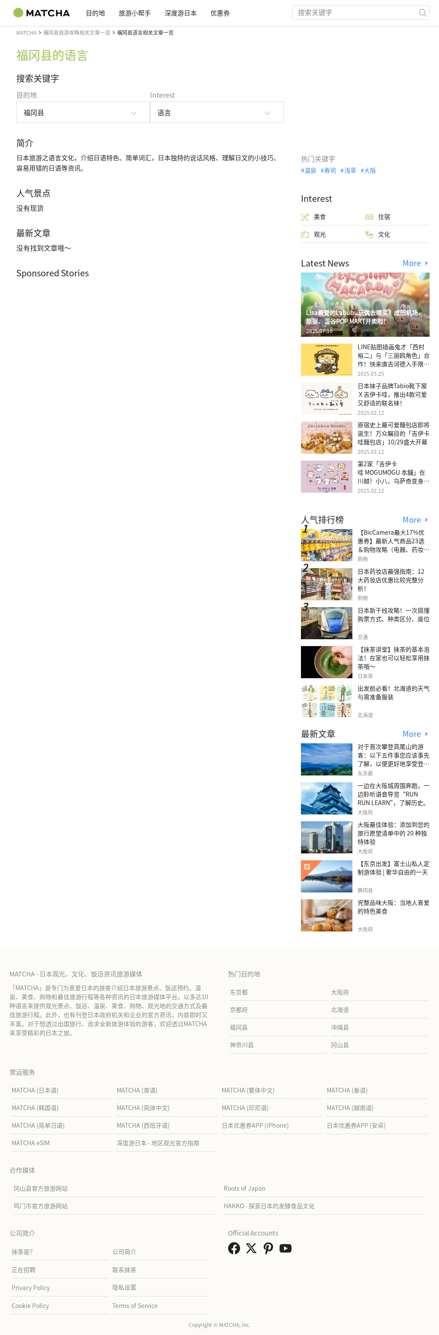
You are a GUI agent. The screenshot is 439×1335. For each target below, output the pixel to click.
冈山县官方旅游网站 (41, 1188)
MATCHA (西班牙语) (143, 1125)
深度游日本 (181, 12)
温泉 (310, 170)
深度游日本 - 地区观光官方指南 (158, 1142)
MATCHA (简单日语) (38, 1125)
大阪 (370, 170)
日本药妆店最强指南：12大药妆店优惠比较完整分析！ (391, 580)
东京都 (239, 992)
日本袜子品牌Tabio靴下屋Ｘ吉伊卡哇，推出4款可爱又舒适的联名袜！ (392, 394)
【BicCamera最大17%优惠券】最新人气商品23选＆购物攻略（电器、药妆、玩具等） (394, 545)
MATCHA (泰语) (347, 1090)
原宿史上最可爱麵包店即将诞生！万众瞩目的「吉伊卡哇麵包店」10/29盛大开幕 (394, 433)
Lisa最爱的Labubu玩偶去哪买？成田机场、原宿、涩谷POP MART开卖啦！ (365, 316)
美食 (320, 216)
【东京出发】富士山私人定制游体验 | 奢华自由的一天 (394, 867)
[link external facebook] (236, 1250)
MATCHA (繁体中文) (248, 1090)
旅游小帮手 (135, 12)
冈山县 (340, 1044)
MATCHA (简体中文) (143, 1107)
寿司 (330, 170)
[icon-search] (422, 12)
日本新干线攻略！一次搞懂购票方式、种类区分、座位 (394, 614)
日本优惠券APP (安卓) (356, 1125)
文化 (384, 234)
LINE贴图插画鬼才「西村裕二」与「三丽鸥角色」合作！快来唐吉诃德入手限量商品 (394, 359)
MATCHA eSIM (31, 1142)
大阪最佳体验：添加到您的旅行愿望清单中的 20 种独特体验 (394, 833)
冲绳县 (340, 1027)
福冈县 (239, 1027)
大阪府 (340, 992)
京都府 (239, 1009)
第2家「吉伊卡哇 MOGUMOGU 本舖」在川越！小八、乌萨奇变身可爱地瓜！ (394, 476)
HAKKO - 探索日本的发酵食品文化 (269, 1205)
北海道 (340, 1009)
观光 (320, 234)
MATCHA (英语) (137, 1090)
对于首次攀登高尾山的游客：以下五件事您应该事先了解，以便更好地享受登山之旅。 (394, 759)
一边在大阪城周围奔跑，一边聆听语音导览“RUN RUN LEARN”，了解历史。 (394, 794)
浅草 (350, 170)
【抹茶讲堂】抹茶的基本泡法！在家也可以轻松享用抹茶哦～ (394, 657)
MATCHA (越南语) (350, 1107)
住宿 (384, 216)
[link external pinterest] (270, 1250)
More (413, 262)
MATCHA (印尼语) (245, 1107)
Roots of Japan (245, 1188)
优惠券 (220, 12)
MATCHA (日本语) (35, 1090)
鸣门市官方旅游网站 (41, 1205)
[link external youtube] (287, 1250)
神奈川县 (242, 1044)
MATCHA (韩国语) (35, 1107)
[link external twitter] (253, 1250)
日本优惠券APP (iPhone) (255, 1125)
